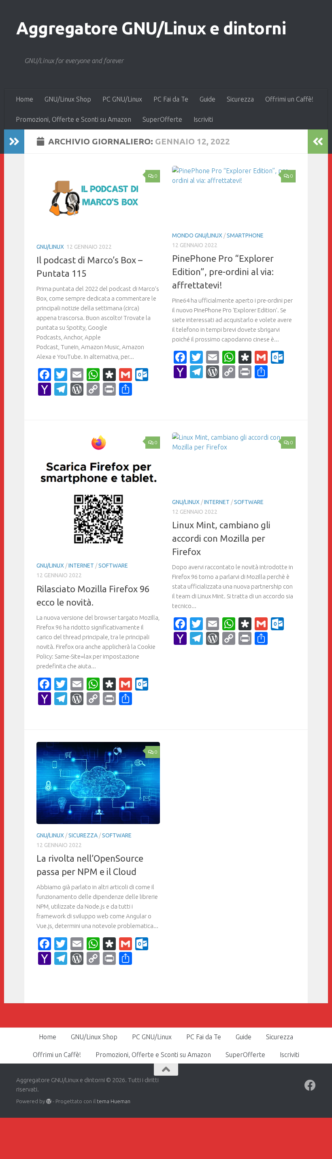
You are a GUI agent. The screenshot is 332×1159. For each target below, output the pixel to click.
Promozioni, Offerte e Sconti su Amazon (73, 119)
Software (113, 565)
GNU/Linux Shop (68, 99)
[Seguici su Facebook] (310, 1085)
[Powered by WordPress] (48, 1101)
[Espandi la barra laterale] (14, 141)
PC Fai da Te (170, 99)
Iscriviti (203, 119)
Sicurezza (240, 99)
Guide (207, 99)
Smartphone (245, 235)
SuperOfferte (162, 119)
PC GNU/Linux (122, 99)
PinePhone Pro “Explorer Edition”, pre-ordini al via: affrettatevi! (223, 271)
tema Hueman (113, 1101)
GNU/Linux (50, 247)
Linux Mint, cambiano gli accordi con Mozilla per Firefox (221, 538)
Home (24, 99)
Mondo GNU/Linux (197, 235)
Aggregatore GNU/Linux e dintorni (151, 28)
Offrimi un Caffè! (289, 99)
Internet (81, 565)
